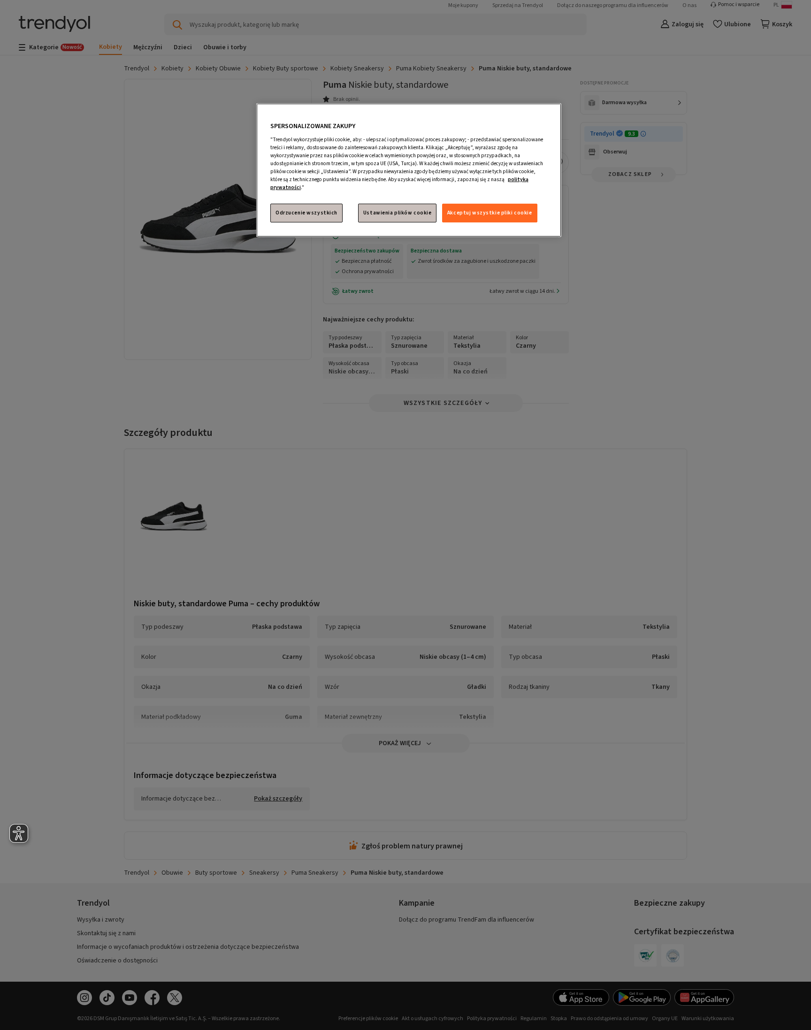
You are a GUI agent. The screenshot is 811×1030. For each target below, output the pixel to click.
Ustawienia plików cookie (397, 213)
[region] (408, 170)
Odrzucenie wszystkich (306, 213)
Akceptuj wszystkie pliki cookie (489, 213)
